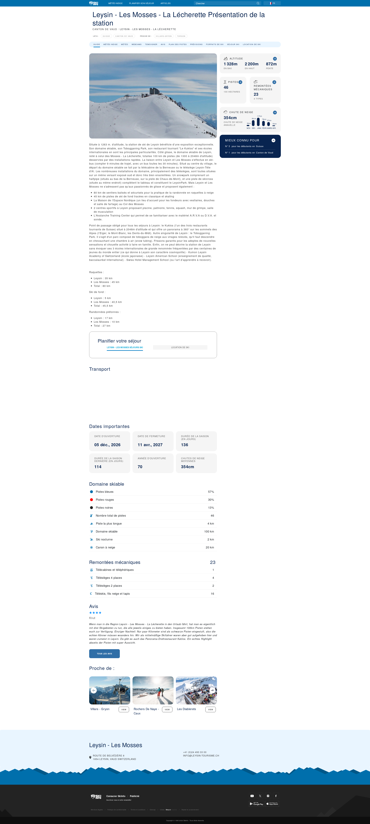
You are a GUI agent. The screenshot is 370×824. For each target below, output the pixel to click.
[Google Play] (256, 803)
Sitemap (153, 810)
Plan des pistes (178, 44)
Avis (163, 44)
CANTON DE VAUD (104, 29)
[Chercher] (258, 3)
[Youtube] (252, 796)
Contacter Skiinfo (115, 796)
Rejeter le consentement (190, 810)
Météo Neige (115, 3)
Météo (124, 44)
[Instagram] (268, 796)
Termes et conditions (138, 810)
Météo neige (110, 44)
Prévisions (196, 44)
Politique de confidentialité (116, 810)
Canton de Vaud (124, 36)
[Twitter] (260, 796)
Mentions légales (97, 810)
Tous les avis (104, 653)
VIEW (123, 709)
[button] (153, 395)
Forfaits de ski (215, 44)
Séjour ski (233, 44)
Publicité (134, 796)
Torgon (181, 36)
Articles (166, 3)
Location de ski (252, 44)
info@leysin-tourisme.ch (201, 755)
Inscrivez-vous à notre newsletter (119, 800)
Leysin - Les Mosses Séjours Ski (125, 347)
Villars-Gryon (164, 36)
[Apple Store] (272, 803)
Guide (97, 44)
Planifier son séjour (141, 3)
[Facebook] (276, 796)
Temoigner (151, 44)
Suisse (106, 36)
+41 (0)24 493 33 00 (195, 752)
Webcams (137, 44)
